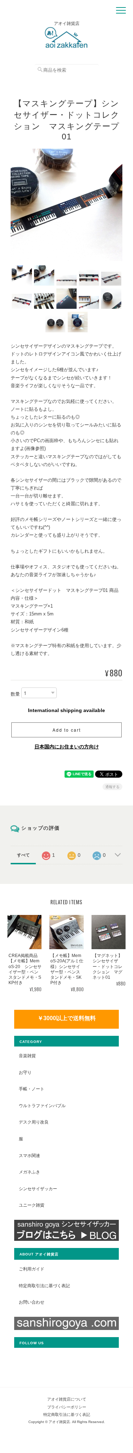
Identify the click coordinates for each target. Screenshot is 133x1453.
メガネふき (29, 1172)
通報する (112, 787)
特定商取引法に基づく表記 (44, 1285)
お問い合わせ (31, 1302)
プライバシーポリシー (66, 1407)
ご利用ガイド (31, 1269)
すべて (23, 855)
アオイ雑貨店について (66, 1399)
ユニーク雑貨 (31, 1205)
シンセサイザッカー (38, 1188)
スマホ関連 (29, 1155)
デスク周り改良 (34, 1122)
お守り (25, 1072)
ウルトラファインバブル (42, 1105)
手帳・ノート (31, 1088)
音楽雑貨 (27, 1055)
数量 (15, 694)
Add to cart (66, 730)
